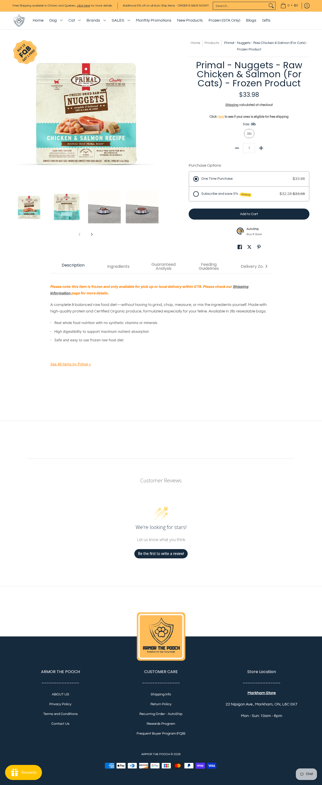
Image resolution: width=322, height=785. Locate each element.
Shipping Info (161, 694)
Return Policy (161, 704)
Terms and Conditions (60, 714)
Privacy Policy (60, 704)
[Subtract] (237, 148)
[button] (239, 247)
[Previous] (16, 112)
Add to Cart (249, 214)
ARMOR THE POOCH (155, 754)
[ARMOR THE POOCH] (19, 20)
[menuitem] (289, 6)
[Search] (271, 6)
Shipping (231, 105)
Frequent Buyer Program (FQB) (161, 733)
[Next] (154, 112)
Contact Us (60, 724)
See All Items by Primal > (70, 364)
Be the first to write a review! (161, 553)
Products (212, 43)
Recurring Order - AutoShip (160, 714)
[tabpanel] (161, 332)
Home (195, 43)
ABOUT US (60, 694)
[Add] (261, 148)
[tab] (73, 266)
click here (83, 5)
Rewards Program (161, 724)
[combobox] (240, 6)
